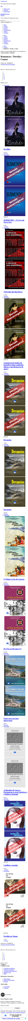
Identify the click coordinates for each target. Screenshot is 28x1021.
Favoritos (6, 10)
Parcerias (6, 981)
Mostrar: (3, 82)
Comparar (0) (4, 1)
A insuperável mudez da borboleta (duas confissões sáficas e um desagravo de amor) (14, 366)
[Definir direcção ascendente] (8, 64)
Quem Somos (7, 979)
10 (4, 77)
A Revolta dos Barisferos (13, 292)
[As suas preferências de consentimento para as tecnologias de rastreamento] (25, 1018)
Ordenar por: (4, 63)
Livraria (5, 26)
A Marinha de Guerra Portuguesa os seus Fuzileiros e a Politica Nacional (15, 792)
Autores (5, 31)
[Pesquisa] (11, 22)
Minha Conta (7, 9)
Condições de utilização (9, 968)
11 (4, 78)
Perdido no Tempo (11, 936)
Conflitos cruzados (11, 865)
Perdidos (7, 149)
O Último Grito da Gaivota (14, 579)
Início (5, 46)
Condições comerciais (9, 969)
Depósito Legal (7, 972)
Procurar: (3, 20)
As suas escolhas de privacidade (16, 1015)
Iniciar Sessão (7, 11)
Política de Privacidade (9, 980)
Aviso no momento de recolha (11, 1018)
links (2, 6)
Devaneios (7, 440)
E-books (6, 27)
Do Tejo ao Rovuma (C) (13, 649)
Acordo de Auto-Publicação (10, 971)
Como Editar (7, 986)
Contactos (6, 33)
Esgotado (6, 153)
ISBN (5, 973)
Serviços (6, 28)
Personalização (7, 30)
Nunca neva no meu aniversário (11, 719)
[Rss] (1, 1009)
